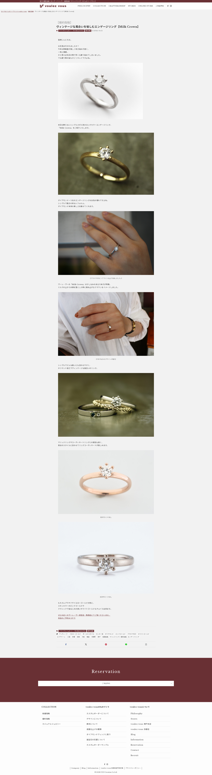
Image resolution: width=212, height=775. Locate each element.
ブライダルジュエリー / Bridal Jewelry (71, 30)
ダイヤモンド (109, 634)
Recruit (134, 755)
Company (75, 768)
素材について (92, 724)
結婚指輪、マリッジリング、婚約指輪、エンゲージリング (121, 637)
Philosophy (136, 713)
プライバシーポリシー (133, 768)
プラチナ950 (132, 634)
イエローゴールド (75, 634)
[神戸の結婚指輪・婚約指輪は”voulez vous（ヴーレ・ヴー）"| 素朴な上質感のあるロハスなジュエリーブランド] (53, 6)
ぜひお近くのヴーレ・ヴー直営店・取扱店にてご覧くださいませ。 (84, 615)
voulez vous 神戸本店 (141, 724)
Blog (133, 734)
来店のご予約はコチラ (67, 618)
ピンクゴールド (121, 634)
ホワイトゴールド (143, 634)
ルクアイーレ (61, 637)
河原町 (94, 637)
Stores (134, 719)
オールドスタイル (88, 634)
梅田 (88, 637)
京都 (73, 637)
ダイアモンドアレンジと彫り (99, 734)
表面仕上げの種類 (94, 729)
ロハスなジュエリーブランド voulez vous (14, 11)
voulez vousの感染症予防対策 (112, 768)
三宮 (68, 637)
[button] (66, 644)
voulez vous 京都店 (140, 729)
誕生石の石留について (96, 740)
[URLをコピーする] (146, 644)
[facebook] (168, 6)
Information (137, 740)
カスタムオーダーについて (98, 713)
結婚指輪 (46, 713)
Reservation (137, 745)
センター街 (99, 634)
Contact (135, 750)
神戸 (99, 637)
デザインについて (94, 719)
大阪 (83, 637)
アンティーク (63, 634)
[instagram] (171, 6)
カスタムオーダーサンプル (98, 745)
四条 (78, 637)
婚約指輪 (30, 11)
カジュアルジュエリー (51, 724)
